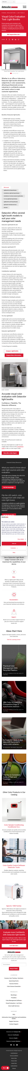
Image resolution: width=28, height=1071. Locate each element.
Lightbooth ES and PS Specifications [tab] (11, 201)
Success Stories (13, 983)
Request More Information (13, 355)
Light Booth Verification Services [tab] (10, 204)
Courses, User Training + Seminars (13, 978)
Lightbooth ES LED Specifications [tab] (10, 190)
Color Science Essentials (13, 986)
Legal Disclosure (14, 1053)
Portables (13, 997)
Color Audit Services (13, 1006)
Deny (14, 552)
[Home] (10, 7)
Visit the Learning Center (13, 639)
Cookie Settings (14, 1065)
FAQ (14, 1014)
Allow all (14, 543)
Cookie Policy (14, 1063)
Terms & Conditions (14, 1055)
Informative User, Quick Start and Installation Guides (14, 1017)
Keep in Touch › (14, 968)
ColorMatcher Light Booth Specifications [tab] (11, 193)
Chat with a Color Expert (10, 453)
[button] (6, 39)
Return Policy (14, 1058)
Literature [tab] (6, 207)
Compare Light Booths (12, 351)
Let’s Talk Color (14, 945)
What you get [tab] (6, 187)
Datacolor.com (13, 1031)
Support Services (13, 1021)
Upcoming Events (13, 981)
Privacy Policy (14, 1060)
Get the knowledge (8, 487)
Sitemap (14, 1068)
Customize (13, 548)
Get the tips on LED (8, 515)
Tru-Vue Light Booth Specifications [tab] (10, 198)
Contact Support (13, 1024)
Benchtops (14, 995)
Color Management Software (14, 1000)
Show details (21, 539)
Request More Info (14, 34)
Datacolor (13, 1035)
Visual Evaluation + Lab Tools (14, 1003)
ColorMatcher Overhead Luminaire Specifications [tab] (13, 196)
